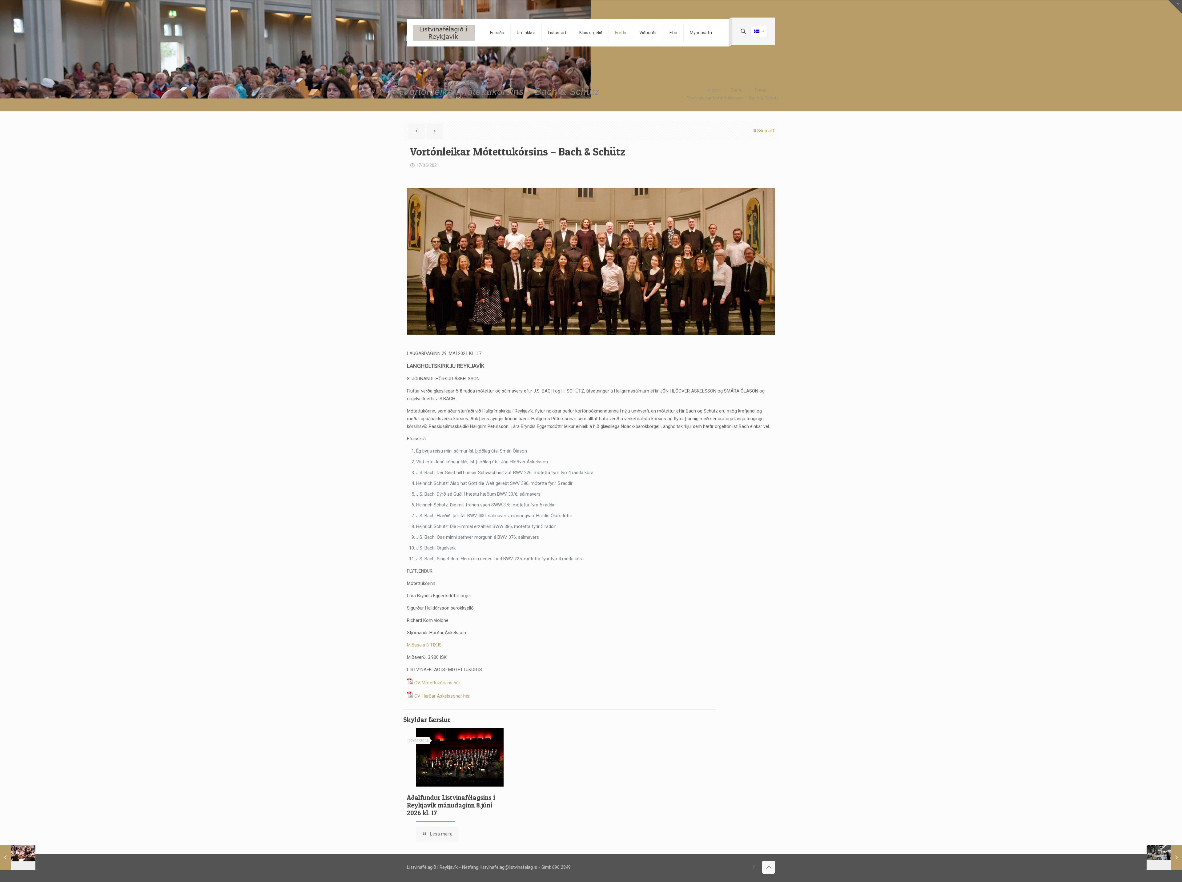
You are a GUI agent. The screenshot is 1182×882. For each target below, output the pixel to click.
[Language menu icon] (758, 31)
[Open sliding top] (1175, 7)
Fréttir (737, 90)
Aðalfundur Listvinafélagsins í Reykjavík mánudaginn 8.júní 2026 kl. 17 (451, 805)
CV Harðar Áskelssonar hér (441, 696)
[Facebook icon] (753, 867)
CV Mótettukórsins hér (437, 683)
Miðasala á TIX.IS (424, 645)
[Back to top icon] (768, 867)
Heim (713, 90)
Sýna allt (765, 131)
